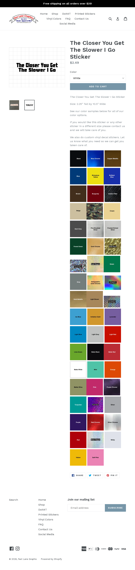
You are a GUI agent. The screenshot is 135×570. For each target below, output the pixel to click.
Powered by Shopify (51, 559)
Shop (55, 13)
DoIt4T (66, 13)
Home (44, 13)
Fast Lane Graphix (27, 559)
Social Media (67, 23)
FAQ (67, 18)
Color (73, 71)
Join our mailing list (81, 499)
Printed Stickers (85, 13)
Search (13, 499)
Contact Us (82, 18)
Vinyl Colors (53, 18)
